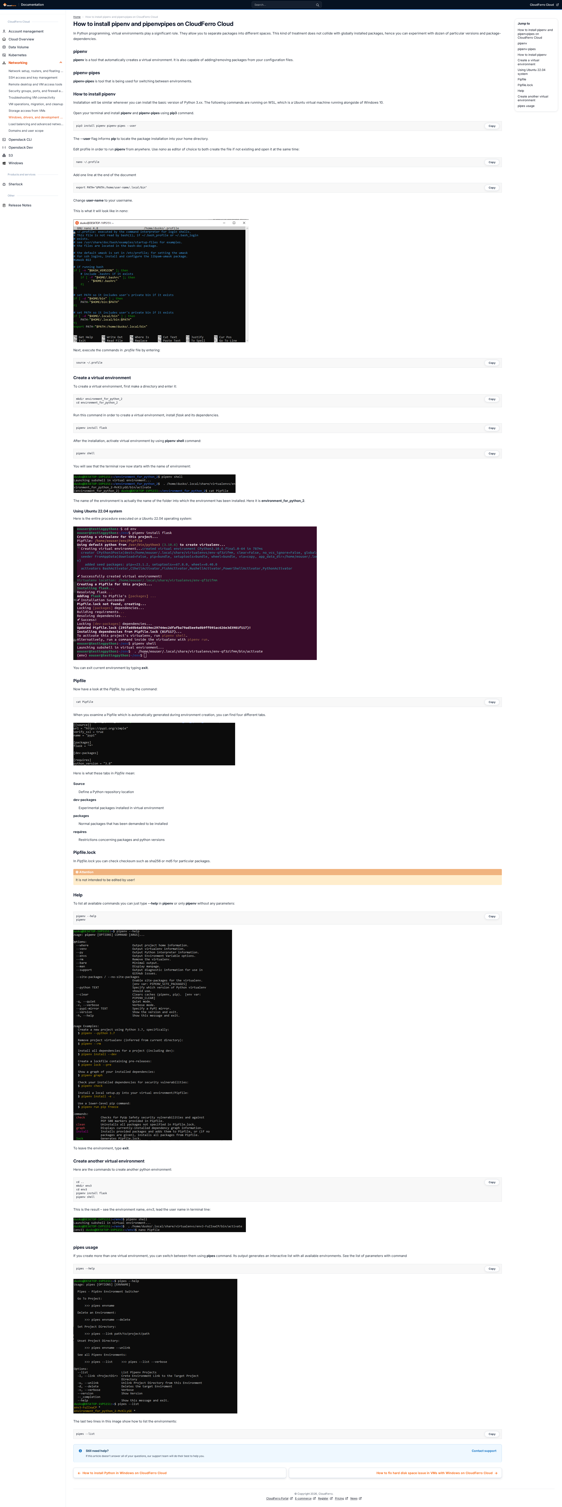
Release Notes (20, 205)
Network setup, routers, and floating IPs (37, 71)
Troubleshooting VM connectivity (32, 97)
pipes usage (526, 106)
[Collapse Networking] (61, 63)
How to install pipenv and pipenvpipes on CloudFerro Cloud (535, 33)
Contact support (484, 1451)
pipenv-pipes (527, 49)
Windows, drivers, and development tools (37, 117)
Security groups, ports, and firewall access (37, 91)
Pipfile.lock (525, 85)
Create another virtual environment (533, 98)
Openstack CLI (20, 139)
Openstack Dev (21, 147)
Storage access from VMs (27, 110)
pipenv (522, 43)
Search (317, 4)
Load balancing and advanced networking (37, 124)
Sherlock (16, 184)
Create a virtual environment (528, 62)
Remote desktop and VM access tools (35, 84)
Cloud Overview (21, 39)
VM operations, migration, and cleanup (36, 104)
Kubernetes (18, 55)
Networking (18, 63)
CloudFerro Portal (277, 1498)
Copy (492, 126)
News (353, 1498)
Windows (16, 163)
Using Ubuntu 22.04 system (532, 72)
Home (77, 16)
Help (521, 90)
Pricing (339, 1498)
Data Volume (19, 47)
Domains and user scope (26, 130)
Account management (26, 31)
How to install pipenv (532, 54)
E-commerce (303, 1498)
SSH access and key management (33, 77)
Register (323, 1498)
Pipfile (522, 79)
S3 (11, 155)
